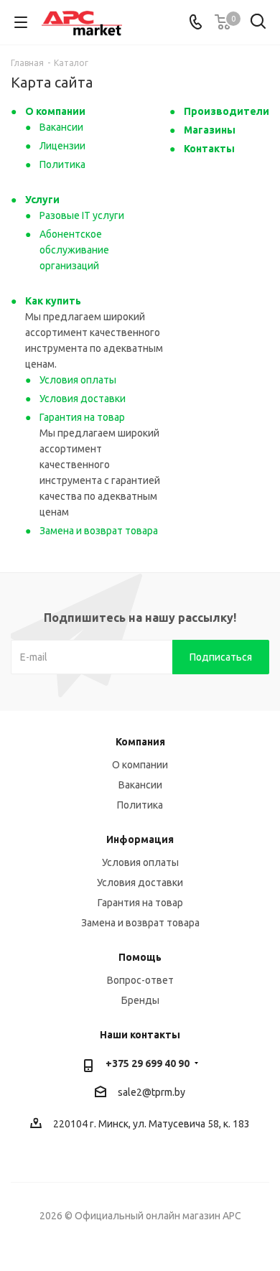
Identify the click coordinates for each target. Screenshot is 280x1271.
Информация (140, 839)
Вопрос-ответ (140, 980)
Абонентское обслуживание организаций (74, 249)
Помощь (140, 957)
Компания (140, 742)
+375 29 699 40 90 (148, 1063)
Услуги (42, 199)
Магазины (209, 130)
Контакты (209, 148)
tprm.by (168, 1092)
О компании (55, 111)
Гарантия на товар (82, 417)
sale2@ (134, 1092)
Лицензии (62, 146)
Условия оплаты (77, 380)
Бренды (140, 1000)
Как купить (53, 301)
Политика (62, 164)
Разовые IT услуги (81, 215)
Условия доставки (82, 398)
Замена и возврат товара (98, 530)
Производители (226, 111)
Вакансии (61, 127)
